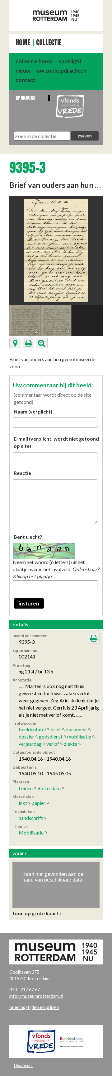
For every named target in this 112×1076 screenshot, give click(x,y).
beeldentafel (32, 729)
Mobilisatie (31, 832)
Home (23, 42)
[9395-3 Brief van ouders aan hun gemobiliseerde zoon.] (55, 249)
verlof (52, 744)
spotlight (70, 61)
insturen (29, 603)
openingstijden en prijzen (34, 1007)
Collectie (49, 42)
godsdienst (51, 736)
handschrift (31, 818)
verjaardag (30, 744)
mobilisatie (79, 736)
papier (38, 803)
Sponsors (25, 97)
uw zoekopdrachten (61, 70)
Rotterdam (49, 788)
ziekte (70, 744)
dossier (26, 736)
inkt (23, 803)
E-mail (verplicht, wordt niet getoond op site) (56, 442)
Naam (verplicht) (33, 411)
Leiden (26, 788)
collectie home (34, 61)
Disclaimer (23, 1065)
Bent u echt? (28, 537)
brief (55, 729)
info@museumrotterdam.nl (36, 996)
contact (25, 80)
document (76, 729)
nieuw (23, 70)
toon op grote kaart (35, 913)
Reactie (22, 473)
